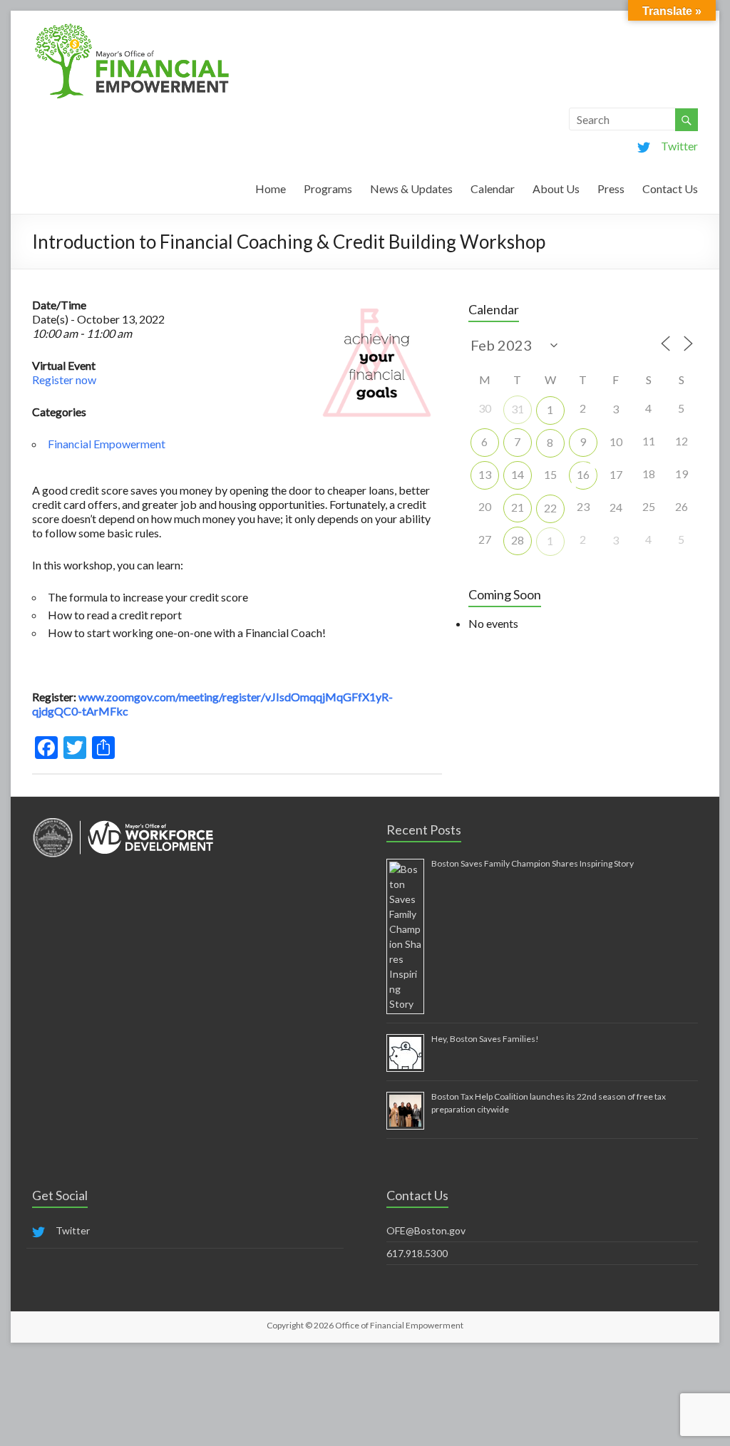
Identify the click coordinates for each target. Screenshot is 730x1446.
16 (583, 474)
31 (517, 408)
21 (517, 507)
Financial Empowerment (106, 443)
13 (484, 474)
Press (610, 188)
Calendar (493, 188)
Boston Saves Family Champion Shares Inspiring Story (532, 863)
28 (517, 540)
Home (270, 188)
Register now (64, 379)
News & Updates (411, 188)
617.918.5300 (417, 1253)
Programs (328, 188)
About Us (556, 188)
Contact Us (670, 188)
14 (517, 474)
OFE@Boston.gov (426, 1230)
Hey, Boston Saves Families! (485, 1038)
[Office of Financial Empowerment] (132, 28)
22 (550, 508)
